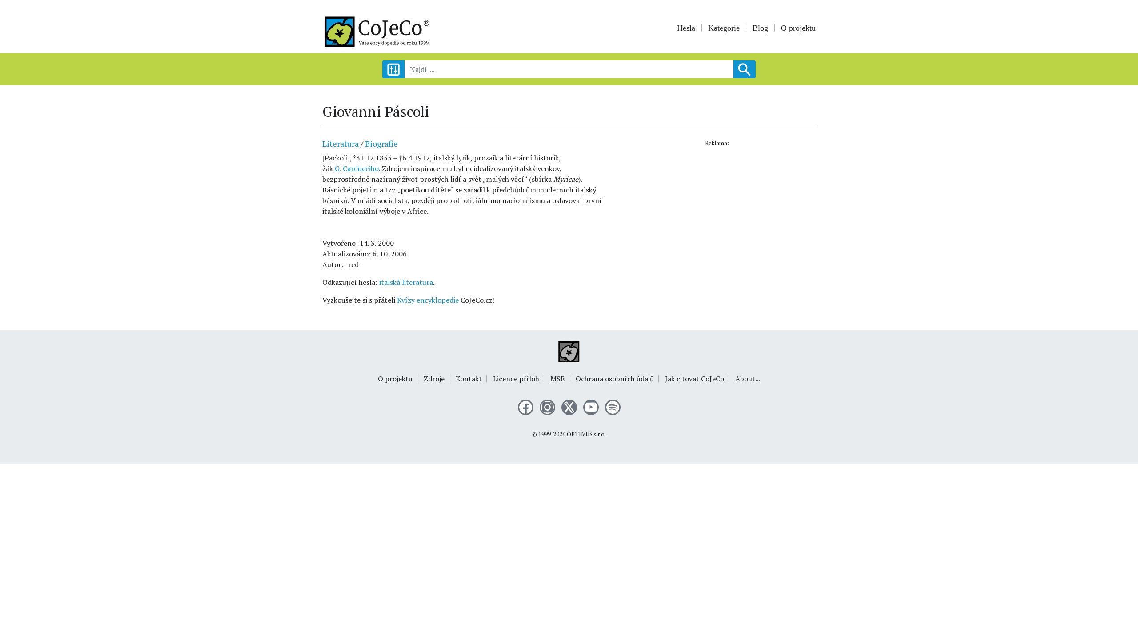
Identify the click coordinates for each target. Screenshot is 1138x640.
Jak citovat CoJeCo (694, 379)
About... (748, 379)
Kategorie (724, 28)
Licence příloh (516, 379)
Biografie (381, 143)
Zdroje (434, 379)
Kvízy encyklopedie (428, 300)
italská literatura (406, 282)
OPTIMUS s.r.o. (586, 434)
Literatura (340, 143)
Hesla (686, 28)
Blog (760, 28)
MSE (557, 379)
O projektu (798, 28)
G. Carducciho (357, 168)
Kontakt (469, 379)
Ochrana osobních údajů (615, 379)
